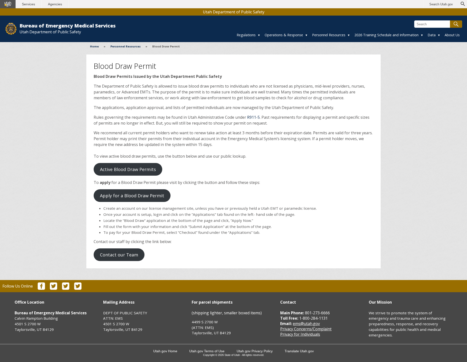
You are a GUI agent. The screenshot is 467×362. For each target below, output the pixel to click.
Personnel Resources (328, 35)
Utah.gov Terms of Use (207, 351)
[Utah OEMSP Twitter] (53, 288)
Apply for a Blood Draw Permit (132, 196)
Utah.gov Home (165, 351)
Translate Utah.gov (299, 351)
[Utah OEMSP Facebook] (41, 288)
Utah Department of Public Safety (233, 12)
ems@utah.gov (306, 323)
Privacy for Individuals (300, 334)
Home (94, 46)
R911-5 (253, 117)
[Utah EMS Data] (77, 288)
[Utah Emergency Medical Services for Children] (65, 288)
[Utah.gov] (8, 4)
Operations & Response (284, 35)
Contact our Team (119, 255)
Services (28, 4)
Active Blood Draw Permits (128, 169)
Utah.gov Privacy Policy (255, 351)
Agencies (55, 4)
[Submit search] (456, 24)
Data (432, 35)
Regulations (246, 35)
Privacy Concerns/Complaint (306, 329)
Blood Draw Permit (166, 46)
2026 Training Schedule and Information (386, 35)
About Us (452, 35)
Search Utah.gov (441, 4)
